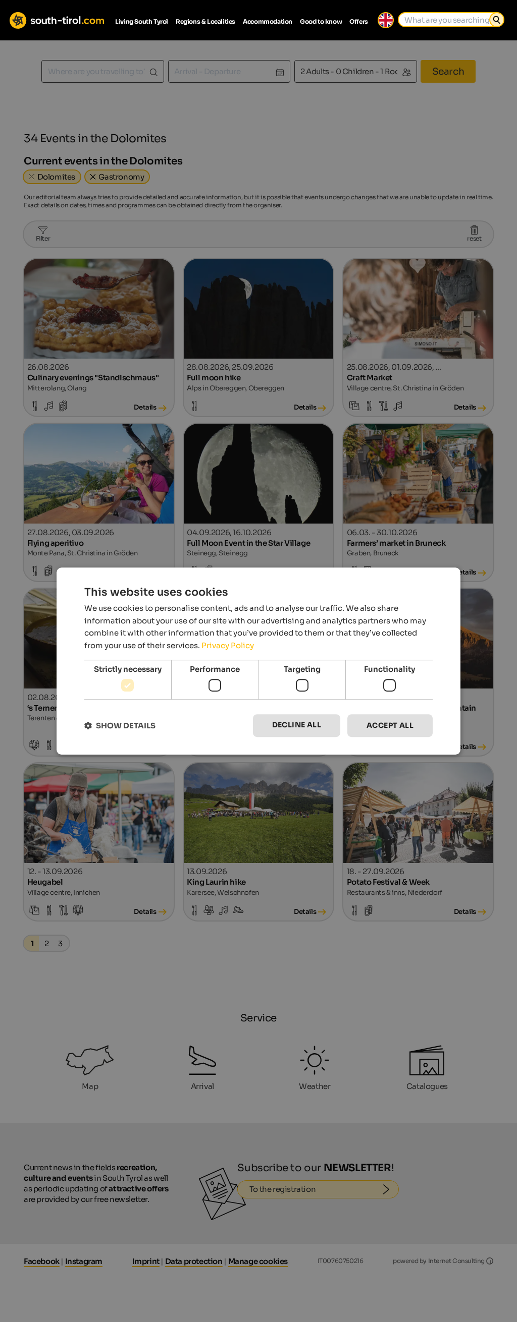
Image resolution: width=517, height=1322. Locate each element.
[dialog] (258, 661)
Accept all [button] (390, 725)
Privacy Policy (227, 645)
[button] (120, 725)
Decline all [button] (296, 725)
